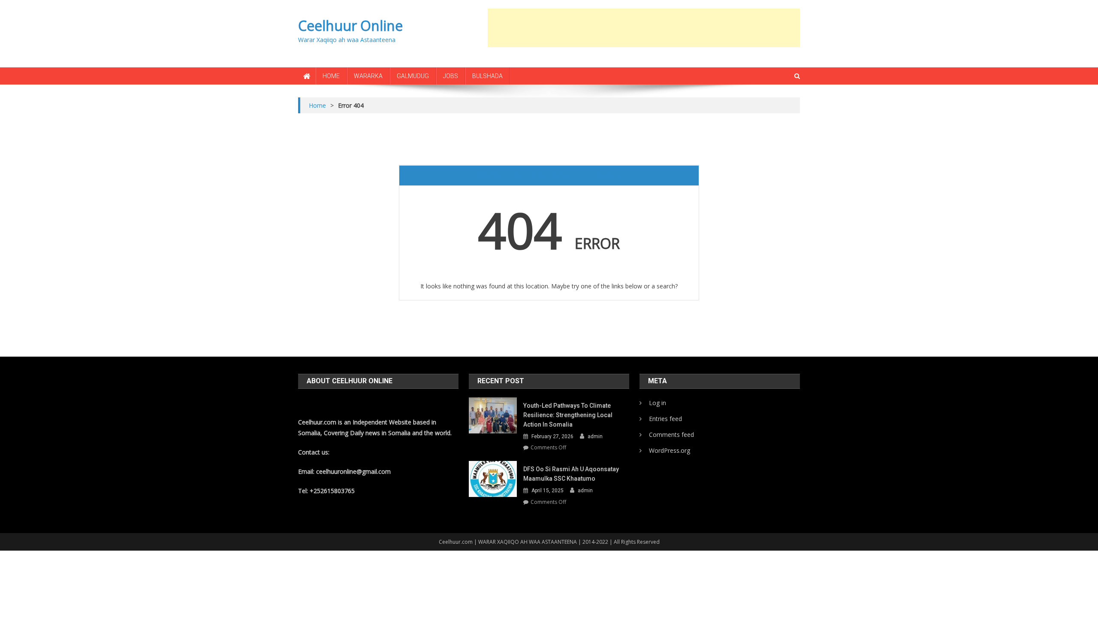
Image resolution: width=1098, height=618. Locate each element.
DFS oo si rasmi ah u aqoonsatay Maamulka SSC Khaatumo (571, 474)
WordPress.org (669, 450)
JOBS (450, 76)
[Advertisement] (644, 28)
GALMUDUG (413, 76)
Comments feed (671, 434)
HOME (331, 76)
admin (595, 436)
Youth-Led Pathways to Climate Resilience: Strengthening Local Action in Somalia (567, 415)
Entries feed (665, 419)
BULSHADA (487, 76)
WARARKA (368, 76)
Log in (657, 403)
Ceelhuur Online (350, 25)
